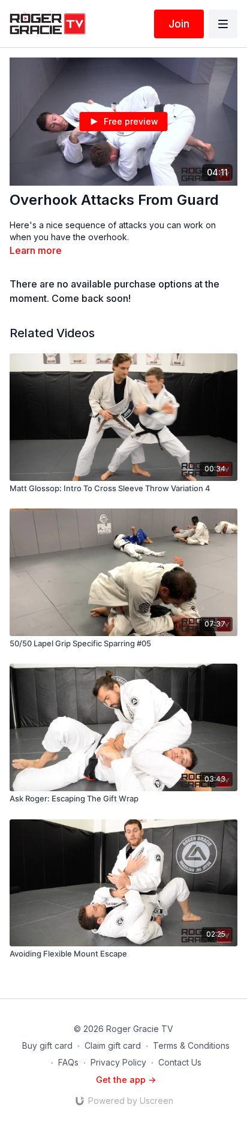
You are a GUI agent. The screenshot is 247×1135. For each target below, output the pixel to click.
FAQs (68, 1062)
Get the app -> (126, 1080)
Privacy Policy (118, 1062)
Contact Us (179, 1062)
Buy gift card (47, 1045)
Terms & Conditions (191, 1045)
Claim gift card (113, 1045)
